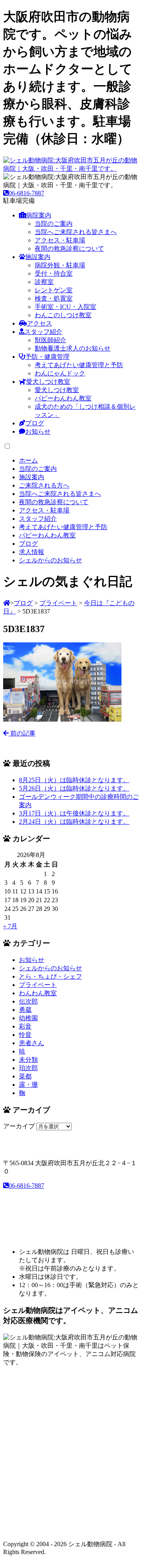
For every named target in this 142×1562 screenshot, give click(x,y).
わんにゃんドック (60, 373)
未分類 (28, 1059)
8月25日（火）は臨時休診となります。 (74, 780)
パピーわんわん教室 (63, 398)
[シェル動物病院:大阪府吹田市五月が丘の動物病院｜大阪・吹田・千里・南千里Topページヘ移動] (6, 603)
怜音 (25, 1034)
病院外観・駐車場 (60, 265)
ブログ (34, 423)
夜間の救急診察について (69, 248)
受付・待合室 (54, 273)
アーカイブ (19, 1126)
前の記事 (22, 733)
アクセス (39, 323)
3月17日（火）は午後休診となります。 (74, 813)
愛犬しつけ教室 (48, 381)
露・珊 (28, 1084)
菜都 (25, 1076)
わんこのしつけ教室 (63, 315)
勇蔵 (25, 1009)
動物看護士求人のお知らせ (72, 348)
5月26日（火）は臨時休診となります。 (74, 788)
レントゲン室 (54, 290)
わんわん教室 (38, 993)
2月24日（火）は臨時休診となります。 (74, 821)
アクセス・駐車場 (60, 240)
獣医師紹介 (50, 340)
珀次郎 (28, 1068)
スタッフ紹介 (43, 331)
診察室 (44, 281)
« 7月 (10, 926)
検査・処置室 (54, 298)
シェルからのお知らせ (50, 968)
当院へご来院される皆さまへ (76, 232)
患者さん (31, 1043)
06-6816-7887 (26, 193)
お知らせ (37, 431)
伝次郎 (28, 1001)
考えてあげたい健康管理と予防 (79, 365)
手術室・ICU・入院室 (65, 306)
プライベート (38, 984)
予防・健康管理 (47, 356)
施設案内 (37, 256)
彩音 (25, 1026)
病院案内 (38, 215)
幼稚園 (28, 1018)
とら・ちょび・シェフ (50, 976)
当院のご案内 (54, 223)
